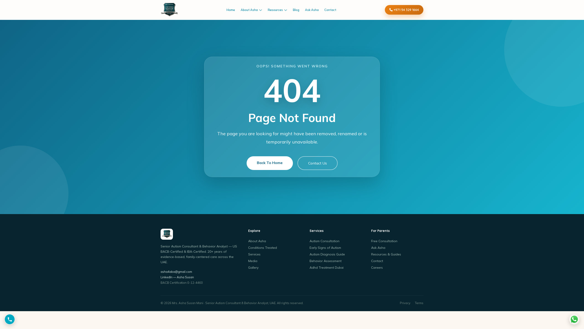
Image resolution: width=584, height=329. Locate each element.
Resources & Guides (386, 254)
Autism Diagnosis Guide (327, 254)
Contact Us (317, 163)
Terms (419, 303)
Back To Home (270, 162)
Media (252, 261)
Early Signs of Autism (325, 248)
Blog (296, 10)
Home (231, 10)
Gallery (253, 267)
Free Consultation (384, 241)
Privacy (405, 303)
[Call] (10, 319)
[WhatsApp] (574, 319)
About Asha (249, 10)
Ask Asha (312, 10)
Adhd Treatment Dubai (327, 267)
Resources (275, 10)
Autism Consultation (324, 241)
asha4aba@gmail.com (176, 271)
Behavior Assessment (326, 261)
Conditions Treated (262, 248)
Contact (330, 10)
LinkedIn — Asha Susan (177, 277)
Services (254, 254)
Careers (377, 267)
